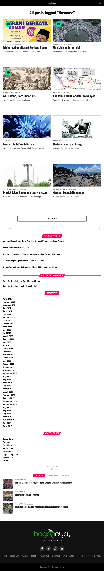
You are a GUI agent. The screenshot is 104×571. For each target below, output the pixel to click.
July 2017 (7, 423)
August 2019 (8, 376)
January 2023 (8, 339)
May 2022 (7, 342)
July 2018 (7, 411)
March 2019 (8, 392)
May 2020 (7, 361)
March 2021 (8, 358)
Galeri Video (8, 448)
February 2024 (9, 317)
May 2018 (7, 414)
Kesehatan (7, 451)
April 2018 (7, 417)
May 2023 (7, 330)
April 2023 (7, 333)
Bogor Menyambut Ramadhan (16, 248)
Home (5, 555)
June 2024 (7, 311)
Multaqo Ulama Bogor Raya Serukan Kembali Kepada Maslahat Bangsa (33, 241)
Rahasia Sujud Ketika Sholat (27, 281)
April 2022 (7, 345)
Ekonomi (6, 442)
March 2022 (8, 348)
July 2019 (7, 380)
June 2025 (7, 299)
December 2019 (9, 367)
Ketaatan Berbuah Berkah (26, 286)
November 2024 (9, 305)
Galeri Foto (7, 445)
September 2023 (10, 324)
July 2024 (7, 308)
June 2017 (7, 426)
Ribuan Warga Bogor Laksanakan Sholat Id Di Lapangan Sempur (31, 267)
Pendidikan (8, 458)
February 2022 (9, 352)
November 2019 (9, 370)
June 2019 (7, 383)
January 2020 (8, 364)
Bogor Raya (8, 439)
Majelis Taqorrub (10, 455)
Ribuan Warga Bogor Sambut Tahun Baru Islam (23, 261)
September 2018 (10, 404)
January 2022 (8, 355)
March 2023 (8, 336)
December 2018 (9, 401)
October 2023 (8, 321)
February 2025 (9, 302)
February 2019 (9, 395)
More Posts (52, 218)
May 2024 (7, 314)
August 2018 (8, 407)
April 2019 (7, 389)
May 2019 (7, 386)
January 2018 (8, 420)
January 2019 (8, 398)
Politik (5, 461)
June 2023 (7, 327)
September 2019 (10, 373)
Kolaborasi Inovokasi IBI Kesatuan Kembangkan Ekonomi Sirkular (31, 254)
